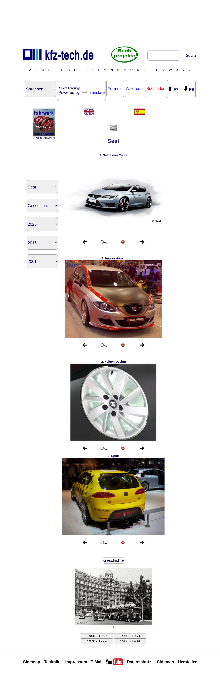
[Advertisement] (110, 22)
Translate (96, 92)
